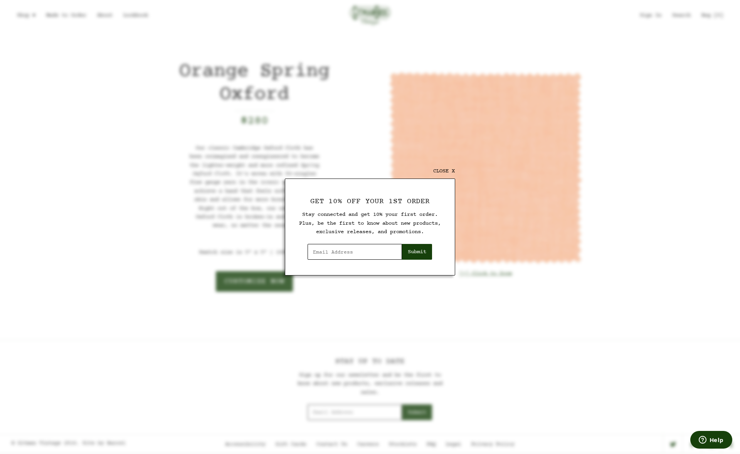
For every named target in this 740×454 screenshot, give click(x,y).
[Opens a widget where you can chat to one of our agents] (711, 440)
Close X (444, 171)
